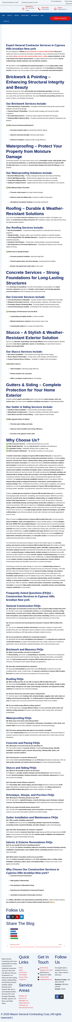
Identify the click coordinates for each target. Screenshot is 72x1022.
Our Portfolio (34, 15)
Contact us (6, 21)
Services (16, 15)
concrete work (22, 56)
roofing (14, 56)
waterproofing (32, 56)
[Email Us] (55, 9)
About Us (9, 15)
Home (3, 15)
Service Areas (25, 15)
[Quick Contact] (39, 9)
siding (45, 56)
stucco (40, 56)
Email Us (60, 7)
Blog (42, 15)
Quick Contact (45, 7)
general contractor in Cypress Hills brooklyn (39, 51)
